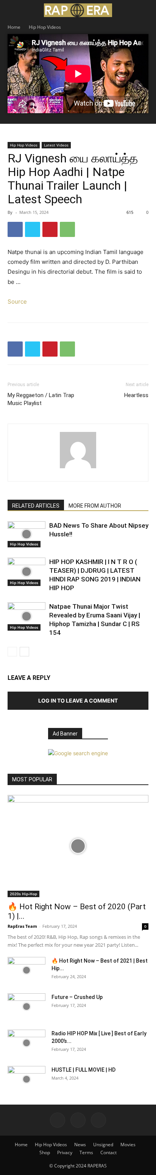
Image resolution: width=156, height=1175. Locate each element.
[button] (13, 10)
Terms (86, 1152)
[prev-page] (12, 651)
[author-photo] (78, 468)
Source (17, 301)
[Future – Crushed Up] (26, 1006)
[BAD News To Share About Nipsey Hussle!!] (26, 534)
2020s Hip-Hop (23, 893)
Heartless (136, 395)
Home (14, 27)
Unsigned (103, 1144)
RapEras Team (22, 926)
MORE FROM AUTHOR (95, 506)
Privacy (64, 1152)
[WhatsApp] (67, 229)
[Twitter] (32, 229)
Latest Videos (56, 145)
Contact (108, 1152)
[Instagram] (78, 1120)
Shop (44, 1152)
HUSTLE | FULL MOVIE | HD (83, 1070)
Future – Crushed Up (77, 997)
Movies (128, 1144)
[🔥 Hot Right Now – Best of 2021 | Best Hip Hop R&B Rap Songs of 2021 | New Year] (26, 970)
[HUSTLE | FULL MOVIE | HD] (26, 1079)
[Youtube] (98, 1120)
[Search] (145, 10)
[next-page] (24, 651)
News (80, 1144)
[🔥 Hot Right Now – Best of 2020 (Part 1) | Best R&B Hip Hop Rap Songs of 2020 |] (78, 846)
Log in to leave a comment (78, 700)
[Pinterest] (50, 229)
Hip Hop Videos (45, 27)
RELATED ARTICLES (35, 506)
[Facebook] (15, 229)
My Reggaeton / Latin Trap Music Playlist (41, 399)
